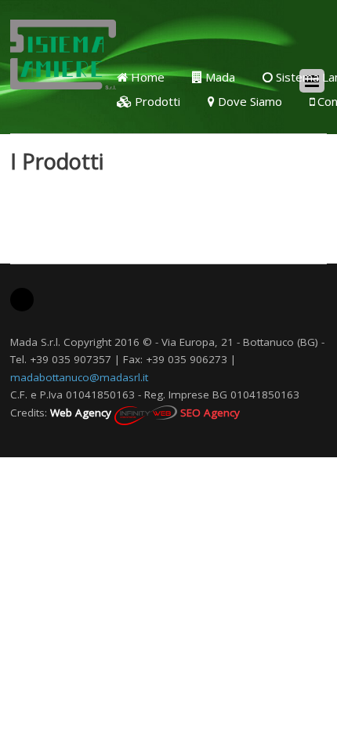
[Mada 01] (63, 79)
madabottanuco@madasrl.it (79, 377)
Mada (218, 77)
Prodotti (156, 101)
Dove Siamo (248, 101)
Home (146, 77)
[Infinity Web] (145, 413)
